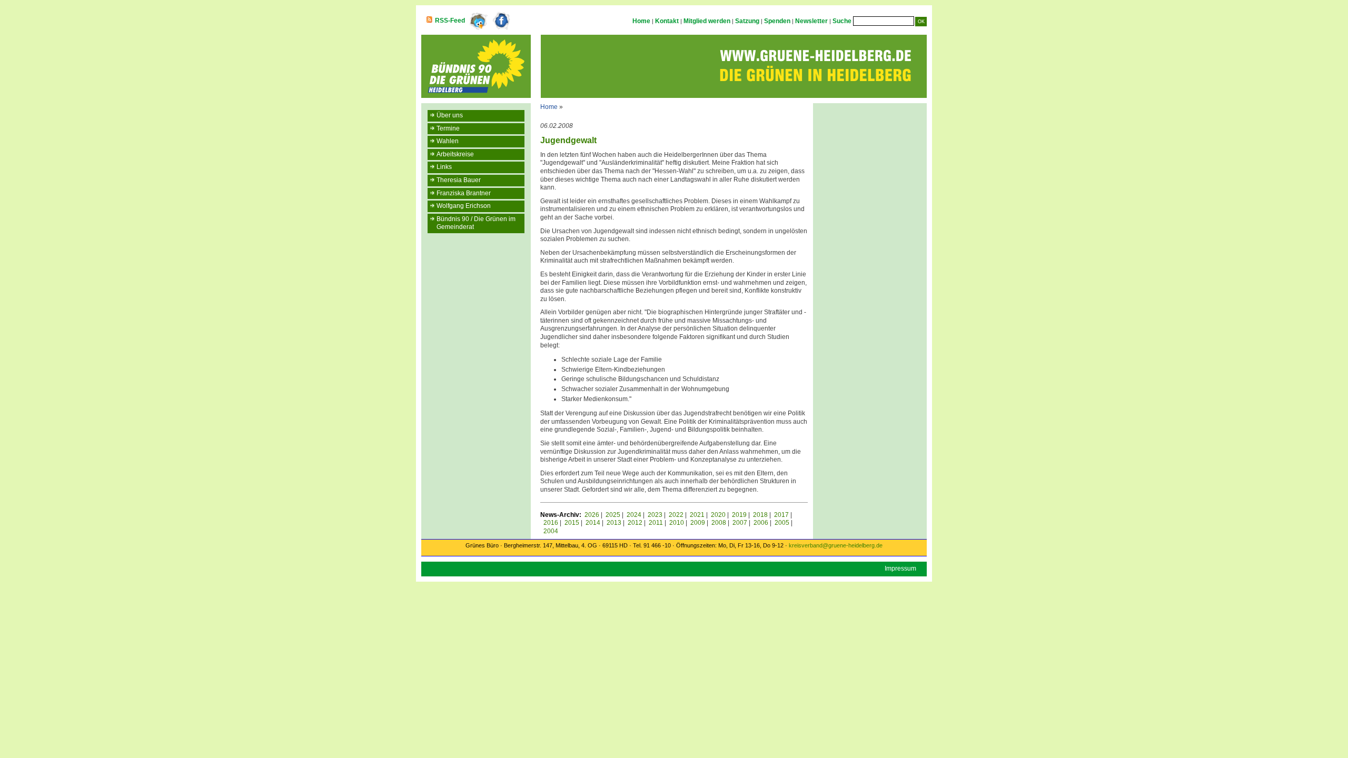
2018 (760, 514)
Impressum (900, 568)
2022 (676, 514)
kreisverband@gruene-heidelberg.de (836, 545)
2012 (635, 522)
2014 (593, 522)
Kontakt (667, 21)
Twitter (478, 21)
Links (444, 167)
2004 (550, 531)
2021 (697, 514)
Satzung (747, 21)
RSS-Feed (450, 20)
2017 (781, 514)
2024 (634, 514)
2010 (676, 522)
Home (641, 21)
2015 (571, 522)
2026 (591, 514)
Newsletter (811, 21)
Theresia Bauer (459, 180)
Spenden (777, 21)
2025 (613, 514)
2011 (656, 522)
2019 (739, 514)
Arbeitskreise (455, 154)
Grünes (475, 545)
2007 (739, 522)
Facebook (501, 21)
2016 (550, 522)
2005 (782, 522)
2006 (761, 522)
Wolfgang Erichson (464, 206)
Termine (448, 128)
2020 (718, 514)
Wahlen (448, 141)
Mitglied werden (706, 21)
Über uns (450, 115)
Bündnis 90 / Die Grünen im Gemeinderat (476, 223)
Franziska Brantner (464, 193)
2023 (655, 514)
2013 (614, 522)
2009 (697, 522)
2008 (718, 522)
